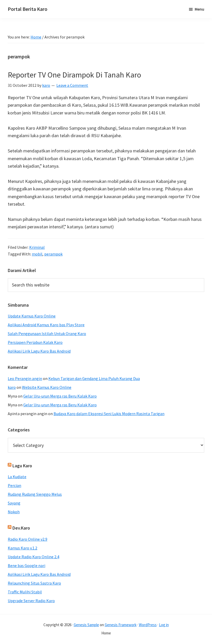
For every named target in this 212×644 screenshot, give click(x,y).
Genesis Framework (121, 624)
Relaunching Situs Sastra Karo (34, 583)
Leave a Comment (72, 85)
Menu (199, 9)
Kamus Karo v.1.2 (22, 547)
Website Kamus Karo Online (46, 387)
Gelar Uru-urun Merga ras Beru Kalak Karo (60, 396)
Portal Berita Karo (27, 9)
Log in (164, 624)
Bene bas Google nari (26, 565)
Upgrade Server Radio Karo (31, 600)
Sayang (14, 503)
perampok (53, 254)
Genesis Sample (86, 624)
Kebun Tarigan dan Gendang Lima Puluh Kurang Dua (94, 378)
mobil (37, 254)
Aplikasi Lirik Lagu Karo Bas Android (39, 351)
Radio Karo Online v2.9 (27, 539)
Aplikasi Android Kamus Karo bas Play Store (46, 324)
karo (12, 387)
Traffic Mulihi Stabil (25, 591)
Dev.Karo (21, 528)
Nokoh (14, 511)
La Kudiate (17, 476)
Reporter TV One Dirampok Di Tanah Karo (74, 75)
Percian (14, 485)
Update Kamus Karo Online (32, 316)
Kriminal (37, 247)
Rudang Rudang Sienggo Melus (35, 494)
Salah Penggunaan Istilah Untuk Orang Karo (47, 333)
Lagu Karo (22, 466)
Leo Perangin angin (25, 378)
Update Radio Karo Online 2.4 (33, 556)
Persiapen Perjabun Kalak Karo (35, 342)
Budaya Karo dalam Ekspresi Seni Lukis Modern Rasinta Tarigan (109, 413)
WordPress (148, 624)
